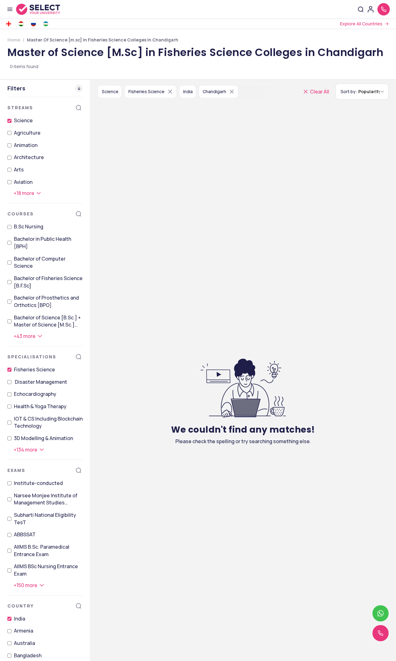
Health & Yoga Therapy (40, 406)
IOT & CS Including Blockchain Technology (48, 422)
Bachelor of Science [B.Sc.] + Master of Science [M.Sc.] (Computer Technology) (47, 321)
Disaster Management (40, 381)
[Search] (78, 107)
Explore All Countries (361, 24)
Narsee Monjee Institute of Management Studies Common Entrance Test (45, 499)
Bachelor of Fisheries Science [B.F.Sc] (48, 282)
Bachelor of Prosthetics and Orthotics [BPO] (46, 301)
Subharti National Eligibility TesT (45, 519)
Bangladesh (27, 655)
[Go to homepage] (44, 9)
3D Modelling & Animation (43, 438)
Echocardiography (35, 394)
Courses (20, 214)
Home (13, 40)
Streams (20, 107)
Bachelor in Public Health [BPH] (42, 242)
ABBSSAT (25, 534)
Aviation (23, 182)
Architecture (29, 157)
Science (23, 120)
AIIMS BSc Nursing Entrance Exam (46, 570)
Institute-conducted (38, 483)
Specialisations (31, 357)
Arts (19, 169)
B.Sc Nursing (28, 226)
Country (20, 606)
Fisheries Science (34, 369)
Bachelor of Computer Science (40, 262)
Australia (24, 643)
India (19, 618)
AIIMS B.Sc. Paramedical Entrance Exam (41, 550)
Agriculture (27, 132)
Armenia (23, 630)
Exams (16, 470)
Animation (25, 145)
